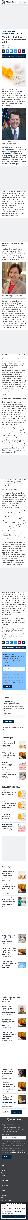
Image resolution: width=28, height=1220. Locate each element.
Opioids (19, 33)
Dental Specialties (8, 31)
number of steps (7, 150)
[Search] (20, 2)
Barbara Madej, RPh (9, 1012)
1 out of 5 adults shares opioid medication (7, 817)
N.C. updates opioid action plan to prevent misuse (8, 1098)
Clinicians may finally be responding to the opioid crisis (9, 950)
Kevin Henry (6, 891)
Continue (8, 721)
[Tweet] (15, 51)
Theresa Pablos (6, 45)
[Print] (3, 51)
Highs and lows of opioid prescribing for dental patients (9, 1034)
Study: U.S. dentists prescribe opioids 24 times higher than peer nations (8, 754)
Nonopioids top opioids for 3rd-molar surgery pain (9, 963)
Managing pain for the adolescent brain (9, 793)
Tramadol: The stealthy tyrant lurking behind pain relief (8, 1008)
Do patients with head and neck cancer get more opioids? (9, 805)
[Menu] (24, 2)
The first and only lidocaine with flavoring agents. (8, 766)
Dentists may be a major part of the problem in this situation (9, 743)
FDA (13, 91)
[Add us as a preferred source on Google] (23, 51)
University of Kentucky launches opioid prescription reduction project (8, 1085)
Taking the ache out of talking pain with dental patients (9, 774)
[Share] (7, 51)
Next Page (16, 1112)
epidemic (9, 154)
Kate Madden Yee (8, 1089)
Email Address (7, 666)
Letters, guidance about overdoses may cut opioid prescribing (9, 1021)
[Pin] (19, 51)
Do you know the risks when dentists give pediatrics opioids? (9, 899)
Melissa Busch (7, 878)
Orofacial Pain (8, 33)
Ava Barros (6, 954)
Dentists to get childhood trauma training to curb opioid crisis (8, 1071)
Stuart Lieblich (17, 408)
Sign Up (7, 686)
